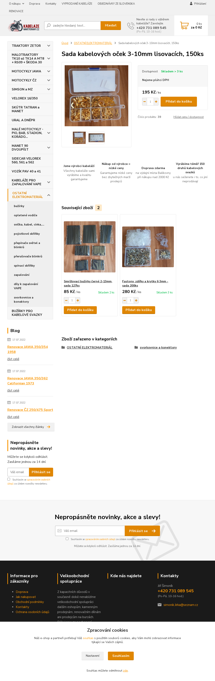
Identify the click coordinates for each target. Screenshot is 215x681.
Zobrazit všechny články (28, 427)
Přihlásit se (41, 472)
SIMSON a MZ (22, 89)
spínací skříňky (24, 266)
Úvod (65, 43)
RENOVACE (16, 11)
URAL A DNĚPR (23, 120)
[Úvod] (24, 25)
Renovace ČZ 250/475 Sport (30, 410)
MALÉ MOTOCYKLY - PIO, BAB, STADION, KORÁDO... (27, 133)
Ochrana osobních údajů (32, 612)
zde (125, 671)
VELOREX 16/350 (25, 98)
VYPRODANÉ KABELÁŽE (77, 4)
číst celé (13, 359)
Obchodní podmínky (30, 602)
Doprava (34, 4)
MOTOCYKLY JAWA (26, 71)
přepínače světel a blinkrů (27, 245)
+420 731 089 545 (151, 28)
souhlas (88, 638)
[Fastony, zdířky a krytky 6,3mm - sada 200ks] (148, 246)
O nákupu (15, 4)
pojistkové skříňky (27, 234)
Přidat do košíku (179, 101)
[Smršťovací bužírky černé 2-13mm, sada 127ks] (89, 246)
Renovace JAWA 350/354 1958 (27, 349)
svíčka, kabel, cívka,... (29, 225)
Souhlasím (120, 656)
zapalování (21, 275)
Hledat (111, 25)
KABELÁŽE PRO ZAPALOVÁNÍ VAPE (26, 182)
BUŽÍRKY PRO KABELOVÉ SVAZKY (27, 313)
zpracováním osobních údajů (100, 539)
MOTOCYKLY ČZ (24, 80)
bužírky (19, 206)
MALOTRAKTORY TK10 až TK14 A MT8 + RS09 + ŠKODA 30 (28, 58)
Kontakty (51, 4)
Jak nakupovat (26, 597)
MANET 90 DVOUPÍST (20, 148)
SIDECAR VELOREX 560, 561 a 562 (26, 160)
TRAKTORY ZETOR (26, 46)
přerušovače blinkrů (28, 256)
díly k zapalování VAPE (26, 286)
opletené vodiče (25, 215)
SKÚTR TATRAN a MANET (25, 109)
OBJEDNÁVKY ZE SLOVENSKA (116, 4)
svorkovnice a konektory (23, 300)
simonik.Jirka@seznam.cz (181, 605)
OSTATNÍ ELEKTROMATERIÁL (27, 195)
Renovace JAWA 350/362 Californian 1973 (27, 381)
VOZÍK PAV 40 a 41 (26, 171)
